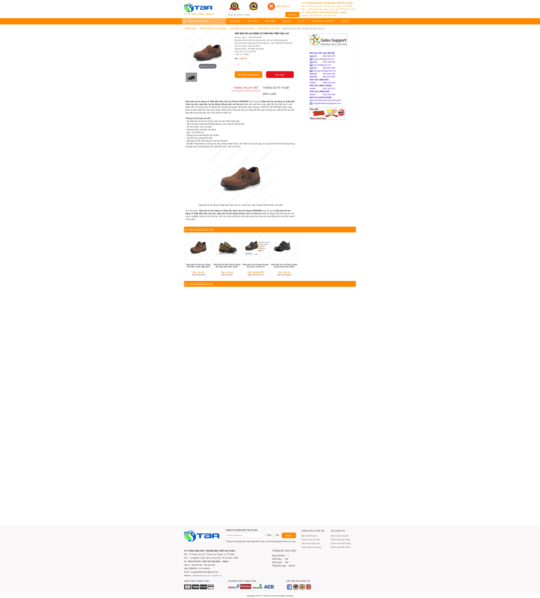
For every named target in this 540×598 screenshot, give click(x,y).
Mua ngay (279, 74)
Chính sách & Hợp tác (323, 21)
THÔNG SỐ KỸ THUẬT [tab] (276, 87)
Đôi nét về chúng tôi (339, 535)
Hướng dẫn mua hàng (311, 547)
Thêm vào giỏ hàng (249, 74)
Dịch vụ (286, 21)
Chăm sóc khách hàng (341, 543)
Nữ (277, 535)
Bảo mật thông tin (309, 535)
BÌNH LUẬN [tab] (269, 94)
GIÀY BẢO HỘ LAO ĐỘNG (242, 28)
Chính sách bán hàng (340, 539)
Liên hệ (344, 21)
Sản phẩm (270, 21)
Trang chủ (235, 21)
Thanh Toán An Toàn (311, 539)
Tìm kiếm (292, 14)
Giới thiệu (253, 21)
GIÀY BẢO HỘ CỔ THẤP (269, 28)
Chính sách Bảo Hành (340, 547)
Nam (269, 535)
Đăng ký (288, 535)
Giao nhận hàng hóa (311, 543)
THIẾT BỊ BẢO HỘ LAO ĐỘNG (213, 28)
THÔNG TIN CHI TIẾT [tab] (245, 87)
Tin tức (301, 21)
